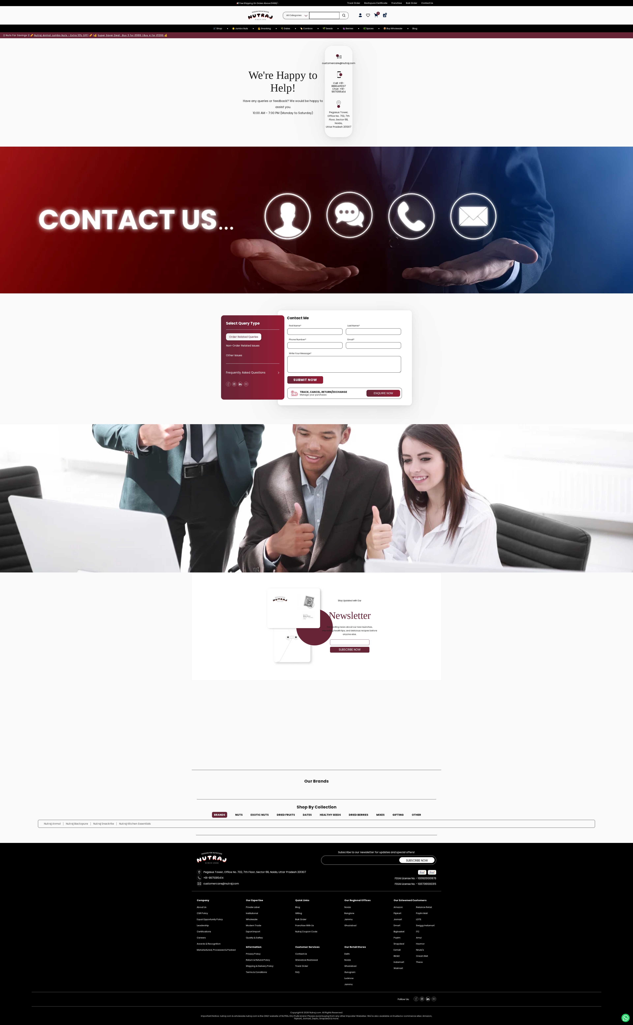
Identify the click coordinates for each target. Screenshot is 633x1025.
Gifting (398, 815)
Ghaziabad (350, 966)
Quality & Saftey (254, 937)
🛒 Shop (217, 28)
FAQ (297, 972)
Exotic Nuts (260, 815)
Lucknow (349, 978)
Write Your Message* (300, 353)
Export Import (253, 931)
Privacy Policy (253, 953)
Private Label (253, 907)
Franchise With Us (304, 925)
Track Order (353, 3)
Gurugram (349, 972)
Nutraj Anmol (52, 824)
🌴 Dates (285, 28)
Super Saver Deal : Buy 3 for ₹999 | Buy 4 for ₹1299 (131, 35)
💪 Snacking (264, 28)
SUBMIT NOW (305, 380)
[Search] (343, 15)
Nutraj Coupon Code (306, 931)
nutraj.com (225, 1016)
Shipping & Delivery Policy (259, 966)
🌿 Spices (368, 28)
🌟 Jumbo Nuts (240, 28)
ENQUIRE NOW (383, 393)
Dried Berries (358, 815)
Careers (201, 937)
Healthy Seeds (330, 815)
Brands (219, 815)
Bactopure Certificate (375, 3)
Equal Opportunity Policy (210, 919)
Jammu (348, 984)
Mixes (380, 815)
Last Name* (353, 325)
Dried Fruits (286, 815)
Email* (350, 339)
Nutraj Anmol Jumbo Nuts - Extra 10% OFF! (61, 35)
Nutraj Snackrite (103, 824)
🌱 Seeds (328, 28)
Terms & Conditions (256, 972)
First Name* (295, 325)
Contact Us (427, 3)
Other (416, 815)
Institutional (252, 913)
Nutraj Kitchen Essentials (135, 824)
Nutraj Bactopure (77, 824)
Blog (414, 28)
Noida (347, 960)
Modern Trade (253, 925)
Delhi (347, 953)
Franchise (397, 3)
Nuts (239, 815)
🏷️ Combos (306, 28)
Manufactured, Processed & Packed (216, 949)
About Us (201, 907)
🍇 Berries (348, 28)
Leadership (203, 925)
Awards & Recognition (209, 943)
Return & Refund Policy (258, 960)
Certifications (204, 931)
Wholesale (251, 919)
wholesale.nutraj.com (245, 1016)
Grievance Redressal (306, 960)
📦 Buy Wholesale (392, 28)
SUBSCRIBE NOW (350, 650)
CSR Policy (202, 913)
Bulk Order (411, 3)
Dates (307, 815)
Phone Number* (297, 339)
